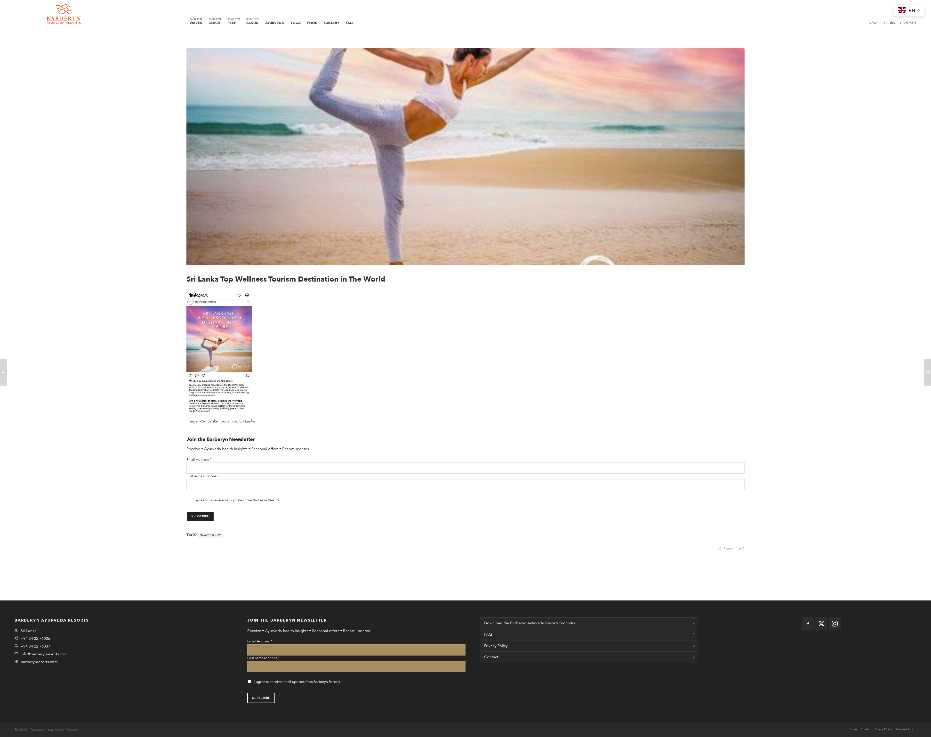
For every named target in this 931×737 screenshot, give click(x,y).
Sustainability (904, 729)
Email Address (198, 459)
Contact (491, 657)
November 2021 (211, 535)
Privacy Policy (496, 645)
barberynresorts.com (39, 661)
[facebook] (808, 623)
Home (853, 729)
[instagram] (835, 623)
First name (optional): (202, 476)
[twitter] (821, 623)
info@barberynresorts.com (44, 654)
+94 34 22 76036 (35, 638)
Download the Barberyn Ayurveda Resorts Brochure (530, 623)
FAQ (488, 634)
